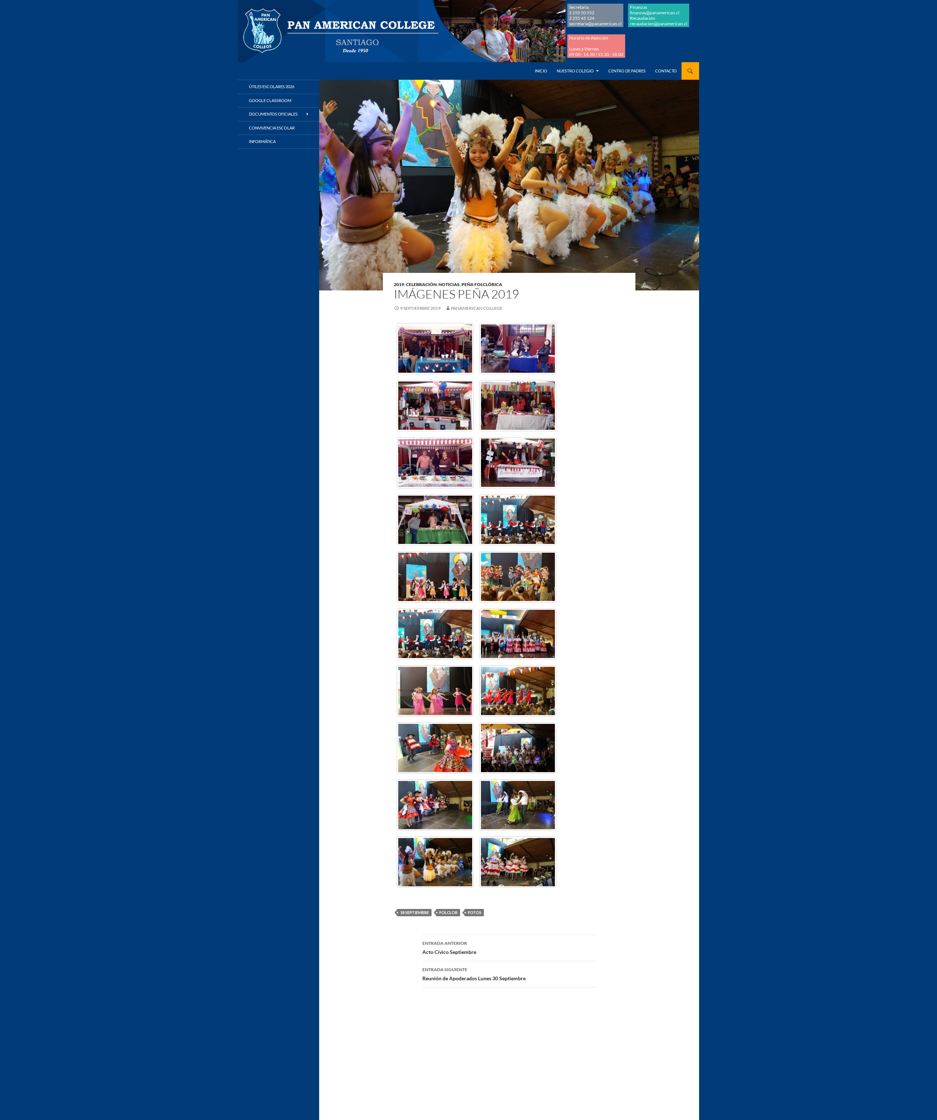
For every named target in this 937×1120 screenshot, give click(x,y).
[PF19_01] (435, 348)
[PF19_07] (517, 462)
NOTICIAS (449, 284)
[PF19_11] (435, 519)
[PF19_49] (435, 862)
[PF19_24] (435, 691)
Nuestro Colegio (575, 70)
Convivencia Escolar (272, 127)
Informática (262, 141)
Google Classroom (270, 100)
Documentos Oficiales (273, 114)
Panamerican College (477, 308)
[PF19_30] (517, 691)
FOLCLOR (448, 912)
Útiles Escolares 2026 (271, 86)
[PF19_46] (435, 805)
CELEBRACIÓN (421, 284)
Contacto (666, 70)
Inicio (541, 70)
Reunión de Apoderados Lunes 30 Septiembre (474, 974)
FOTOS (474, 912)
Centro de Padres (627, 70)
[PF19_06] (435, 462)
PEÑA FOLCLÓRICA (482, 284)
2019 (399, 284)
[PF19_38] (435, 748)
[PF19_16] (435, 576)
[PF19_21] (435, 633)
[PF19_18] (517, 576)
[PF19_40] (517, 748)
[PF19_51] (517, 862)
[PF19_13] (517, 519)
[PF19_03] (435, 405)
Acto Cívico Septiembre (449, 947)
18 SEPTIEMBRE (414, 912)
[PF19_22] (517, 633)
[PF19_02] (517, 348)
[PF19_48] (517, 805)
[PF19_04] (517, 405)
